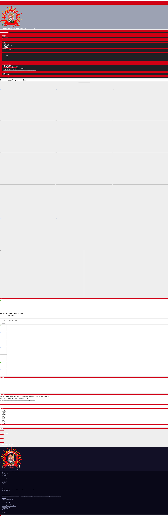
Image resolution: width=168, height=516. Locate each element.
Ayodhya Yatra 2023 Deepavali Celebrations (10, 69)
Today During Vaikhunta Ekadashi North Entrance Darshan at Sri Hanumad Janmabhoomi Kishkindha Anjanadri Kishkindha (17, 400)
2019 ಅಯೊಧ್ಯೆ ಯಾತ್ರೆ (6, 58)
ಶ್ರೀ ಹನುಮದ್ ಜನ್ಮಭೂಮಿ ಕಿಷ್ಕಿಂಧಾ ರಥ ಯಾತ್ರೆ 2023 (10, 67)
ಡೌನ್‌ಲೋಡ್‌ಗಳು (4, 48)
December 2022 (4, 422)
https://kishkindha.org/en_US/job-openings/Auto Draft (9, 320)
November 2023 (4, 419)
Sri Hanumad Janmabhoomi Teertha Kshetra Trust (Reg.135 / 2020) (18, 28)
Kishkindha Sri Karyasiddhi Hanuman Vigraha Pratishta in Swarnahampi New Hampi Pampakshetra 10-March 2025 (20, 70)
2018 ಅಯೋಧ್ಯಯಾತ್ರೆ (4, 474)
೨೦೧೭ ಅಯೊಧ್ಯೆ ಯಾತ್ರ (6, 55)
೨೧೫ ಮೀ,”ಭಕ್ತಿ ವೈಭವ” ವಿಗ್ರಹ (7, 44)
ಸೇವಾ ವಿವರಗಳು (4, 52)
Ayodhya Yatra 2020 (4, 481)
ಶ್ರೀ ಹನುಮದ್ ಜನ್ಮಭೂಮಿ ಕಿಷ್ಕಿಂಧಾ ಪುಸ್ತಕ (9, 49)
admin (6, 446)
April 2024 (3, 418)
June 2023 (3, 421)
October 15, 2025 (2, 446)
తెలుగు (7, 73)
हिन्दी (7, 74)
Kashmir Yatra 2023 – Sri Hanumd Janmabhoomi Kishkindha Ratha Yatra (14, 68)
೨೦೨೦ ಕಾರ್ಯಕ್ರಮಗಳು (5, 476)
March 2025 (3, 413)
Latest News (3, 323)
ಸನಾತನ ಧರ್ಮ (4, 35)
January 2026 (3, 410)
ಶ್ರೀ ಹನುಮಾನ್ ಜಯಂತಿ (7, 50)
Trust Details (5, 46)
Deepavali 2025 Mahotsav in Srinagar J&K (6, 444)
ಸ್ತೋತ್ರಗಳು (3, 509)
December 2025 (4, 411)
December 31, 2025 (3, 437)
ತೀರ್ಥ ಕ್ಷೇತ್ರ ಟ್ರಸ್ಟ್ (4, 512)
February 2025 (4, 414)
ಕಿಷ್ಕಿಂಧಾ (3, 38)
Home (2, 472)
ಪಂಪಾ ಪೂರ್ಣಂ (6, 37)
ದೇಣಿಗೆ (3, 483)
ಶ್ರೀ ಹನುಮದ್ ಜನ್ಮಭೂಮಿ (5, 39)
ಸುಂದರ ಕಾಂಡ (4, 510)
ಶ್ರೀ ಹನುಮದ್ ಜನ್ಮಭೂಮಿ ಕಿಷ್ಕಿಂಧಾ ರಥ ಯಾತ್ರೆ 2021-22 (11, 66)
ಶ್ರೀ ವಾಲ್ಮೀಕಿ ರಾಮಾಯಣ (5, 508)
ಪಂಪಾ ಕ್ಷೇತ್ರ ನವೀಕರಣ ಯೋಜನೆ (8, 53)
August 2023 (3, 420)
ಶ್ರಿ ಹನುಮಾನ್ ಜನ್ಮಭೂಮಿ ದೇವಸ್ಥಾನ (8, 45)
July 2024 (3, 416)
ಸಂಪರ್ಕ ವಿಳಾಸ (4, 482)
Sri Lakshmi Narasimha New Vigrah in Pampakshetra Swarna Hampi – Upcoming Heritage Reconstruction (15, 398)
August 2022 (3, 423)
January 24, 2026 (2, 433)
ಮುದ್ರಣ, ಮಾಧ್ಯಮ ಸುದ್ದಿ (7, 47)
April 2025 (3, 412)
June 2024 (3, 417)
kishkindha (6, 433)
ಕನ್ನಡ (3, 71)
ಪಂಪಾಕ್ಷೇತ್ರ (3, 36)
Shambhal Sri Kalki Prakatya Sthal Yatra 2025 (8, 499)
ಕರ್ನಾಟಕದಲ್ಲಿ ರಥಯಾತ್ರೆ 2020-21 (6, 64)
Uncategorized (4, 426)
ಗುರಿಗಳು (5, 43)
